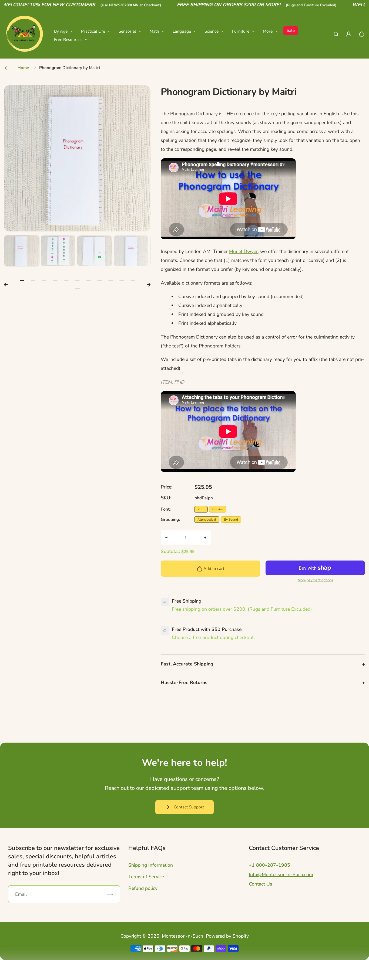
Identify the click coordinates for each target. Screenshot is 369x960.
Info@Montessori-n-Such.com (281, 874)
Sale (291, 30)
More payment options (315, 580)
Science (211, 31)
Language (182, 31)
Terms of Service (146, 876)
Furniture (240, 31)
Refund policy (142, 888)
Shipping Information (150, 865)
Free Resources (68, 39)
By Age (61, 31)
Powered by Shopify (227, 936)
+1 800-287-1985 (269, 865)
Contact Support (189, 807)
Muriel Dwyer (243, 251)
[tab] (22, 280)
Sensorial (127, 31)
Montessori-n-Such (182, 936)
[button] (21, 252)
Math (154, 31)
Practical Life (93, 31)
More (268, 31)
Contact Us (260, 884)
